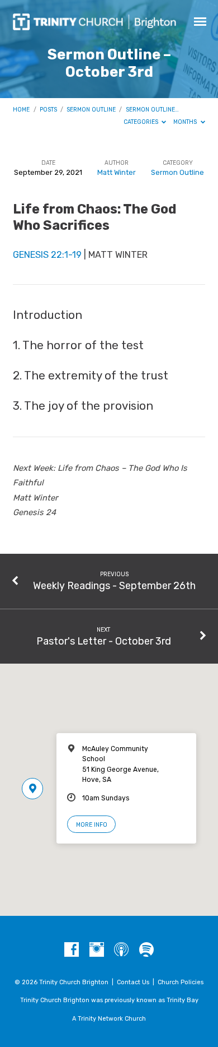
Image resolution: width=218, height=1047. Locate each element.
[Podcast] (121, 950)
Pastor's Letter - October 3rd (103, 641)
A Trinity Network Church (109, 1018)
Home (21, 109)
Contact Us (133, 982)
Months (185, 122)
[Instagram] (96, 950)
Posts (48, 109)
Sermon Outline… (152, 109)
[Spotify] (146, 950)
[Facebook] (71, 950)
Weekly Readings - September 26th (114, 585)
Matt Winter (116, 172)
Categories (142, 122)
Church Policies (180, 982)
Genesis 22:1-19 (47, 254)
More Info (91, 824)
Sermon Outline (91, 109)
